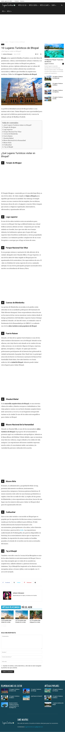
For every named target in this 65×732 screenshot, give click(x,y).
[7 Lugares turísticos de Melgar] (48, 704)
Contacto (17, 1)
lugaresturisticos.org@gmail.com (34, 727)
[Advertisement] (32, 27)
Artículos (47, 57)
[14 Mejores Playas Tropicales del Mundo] (54, 51)
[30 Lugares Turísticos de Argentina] (48, 92)
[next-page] (5, 626)
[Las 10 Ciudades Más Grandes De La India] (21, 614)
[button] (62, 5)
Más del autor (27, 607)
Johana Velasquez (7, 54)
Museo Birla (7, 142)
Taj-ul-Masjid (8, 147)
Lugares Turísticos (49, 63)
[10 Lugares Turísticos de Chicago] (26, 691)
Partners (22, 1)
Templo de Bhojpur (9, 127)
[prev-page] (2, 626)
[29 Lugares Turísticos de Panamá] (48, 690)
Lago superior (8, 129)
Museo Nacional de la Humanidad (14, 140)
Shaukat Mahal (8, 138)
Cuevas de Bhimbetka (10, 134)
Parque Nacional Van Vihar (12, 132)
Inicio (2, 42)
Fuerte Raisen (8, 136)
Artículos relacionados (11, 607)
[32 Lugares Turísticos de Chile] (48, 98)
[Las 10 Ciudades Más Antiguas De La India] (36, 614)
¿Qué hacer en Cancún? (36, 696)
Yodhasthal (8, 145)
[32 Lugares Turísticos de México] (48, 85)
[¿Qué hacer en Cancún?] (26, 697)
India (6, 42)
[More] (35, 582)
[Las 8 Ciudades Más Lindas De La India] (7, 614)
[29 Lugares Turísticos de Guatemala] (48, 78)
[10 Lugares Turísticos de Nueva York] (4, 691)
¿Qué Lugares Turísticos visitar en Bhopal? (17, 125)
